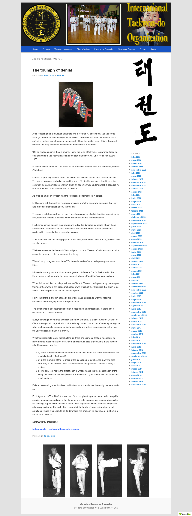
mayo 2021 (136, 277)
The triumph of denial (52, 70)
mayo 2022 (136, 255)
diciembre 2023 (138, 217)
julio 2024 (135, 195)
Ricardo (60, 75)
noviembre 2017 (138, 324)
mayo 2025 (136, 176)
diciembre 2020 (138, 286)
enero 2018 (136, 321)
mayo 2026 (136, 160)
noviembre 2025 (138, 169)
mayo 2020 (136, 299)
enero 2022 (136, 264)
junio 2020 (136, 296)
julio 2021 (135, 274)
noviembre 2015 (138, 343)
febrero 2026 (137, 166)
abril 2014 (135, 365)
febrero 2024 (137, 210)
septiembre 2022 (139, 245)
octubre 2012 (137, 378)
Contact (143, 49)
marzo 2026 (136, 163)
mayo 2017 (136, 327)
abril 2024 (135, 204)
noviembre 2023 (138, 220)
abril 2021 (135, 280)
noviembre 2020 (138, 289)
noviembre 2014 (138, 353)
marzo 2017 (136, 330)
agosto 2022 (136, 248)
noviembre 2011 (138, 384)
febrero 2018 (137, 318)
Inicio (35, 49)
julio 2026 (135, 157)
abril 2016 (135, 340)
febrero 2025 (137, 179)
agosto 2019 (136, 305)
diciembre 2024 (138, 182)
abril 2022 (135, 258)
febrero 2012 (137, 381)
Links (153, 49)
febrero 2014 (137, 372)
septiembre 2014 (139, 356)
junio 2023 (136, 226)
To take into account (63, 49)
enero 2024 (136, 213)
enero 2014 (136, 375)
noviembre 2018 (138, 311)
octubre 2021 (137, 267)
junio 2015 (136, 346)
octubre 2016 (137, 334)
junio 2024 (136, 198)
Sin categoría (49, 435)
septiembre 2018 (139, 315)
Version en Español (126, 49)
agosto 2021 (136, 270)
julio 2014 (135, 359)
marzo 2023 (136, 236)
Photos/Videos (83, 49)
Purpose (46, 49)
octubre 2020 (137, 292)
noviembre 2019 (138, 302)
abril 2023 (135, 232)
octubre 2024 (137, 188)
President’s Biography (103, 49)
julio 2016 (135, 337)
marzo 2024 (136, 207)
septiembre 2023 (139, 223)
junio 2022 (136, 251)
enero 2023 (136, 239)
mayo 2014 (136, 362)
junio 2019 (136, 308)
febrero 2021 (137, 283)
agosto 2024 (136, 191)
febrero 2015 (137, 349)
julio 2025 (135, 172)
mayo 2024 (136, 201)
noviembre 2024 (138, 185)
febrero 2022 (137, 261)
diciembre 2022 (138, 242)
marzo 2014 (136, 368)
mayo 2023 (136, 229)
